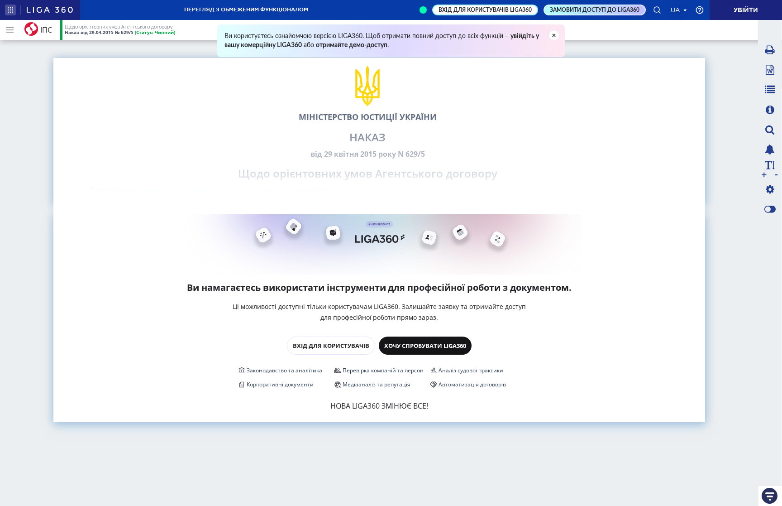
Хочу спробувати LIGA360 (425, 346)
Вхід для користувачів (331, 346)
